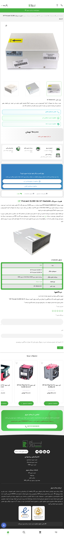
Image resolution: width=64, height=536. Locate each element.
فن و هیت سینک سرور (30, 16)
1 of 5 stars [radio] (62, 311)
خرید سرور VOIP (32, 465)
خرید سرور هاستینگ (32, 462)
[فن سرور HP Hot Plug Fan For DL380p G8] (42, 363)
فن (45, 216)
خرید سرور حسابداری (32, 460)
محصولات (52, 16)
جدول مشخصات (28, 194)
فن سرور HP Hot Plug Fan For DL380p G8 (51, 386)
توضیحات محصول (41, 194)
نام (62, 330)
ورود (4, 5)
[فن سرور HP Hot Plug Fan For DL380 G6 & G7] (16, 363)
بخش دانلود (32, 478)
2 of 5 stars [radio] (60, 311)
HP (19, 201)
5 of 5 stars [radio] (53, 311)
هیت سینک (39, 281)
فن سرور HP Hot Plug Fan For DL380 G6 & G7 (26, 386)
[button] (6, 25)
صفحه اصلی (59, 16)
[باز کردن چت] (3, 525)
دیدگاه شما (59, 315)
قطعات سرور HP (43, 16)
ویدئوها (32, 475)
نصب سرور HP (32, 473)
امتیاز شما (59, 306)
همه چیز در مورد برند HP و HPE (32, 480)
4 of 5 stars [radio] (55, 311)
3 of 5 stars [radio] (57, 311)
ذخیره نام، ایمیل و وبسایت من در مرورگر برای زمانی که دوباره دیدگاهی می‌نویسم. (38, 342)
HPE (41, 265)
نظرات (18, 194)
